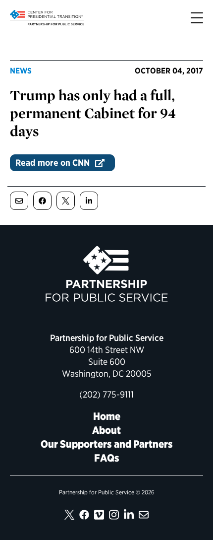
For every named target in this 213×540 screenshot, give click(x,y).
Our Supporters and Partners (107, 444)
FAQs (106, 458)
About (106, 430)
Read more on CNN (52, 162)
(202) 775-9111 (106, 394)
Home (106, 416)
